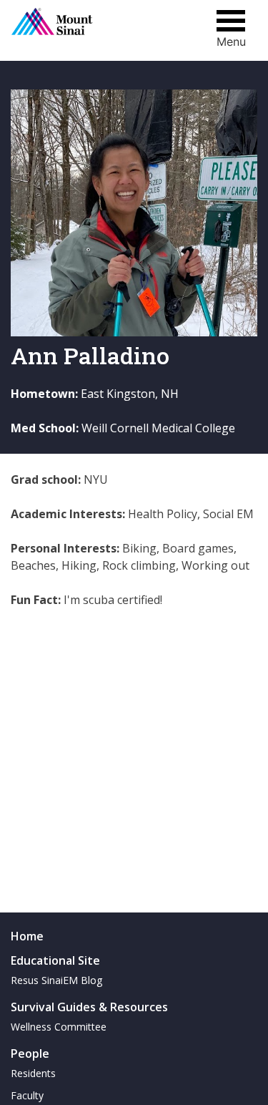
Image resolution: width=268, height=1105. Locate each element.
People (30, 1053)
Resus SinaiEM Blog (56, 980)
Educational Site (55, 960)
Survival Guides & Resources (89, 1007)
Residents (33, 1073)
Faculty (27, 1095)
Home (27, 936)
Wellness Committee (58, 1026)
